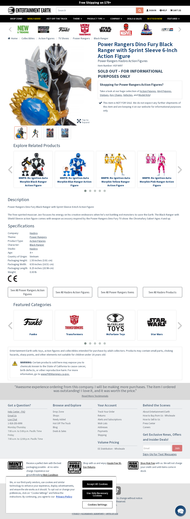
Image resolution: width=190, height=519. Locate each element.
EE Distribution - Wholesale (111, 448)
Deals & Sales (134, 18)
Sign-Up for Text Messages (160, 454)
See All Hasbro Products (162, 292)
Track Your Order (106, 411)
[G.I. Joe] (167, 29)
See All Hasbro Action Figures (72, 292)
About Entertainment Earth (156, 411)
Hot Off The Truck (57, 18)
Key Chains (116, 95)
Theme (76, 18)
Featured (172, 18)
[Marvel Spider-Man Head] (126, 29)
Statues (104, 95)
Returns (101, 415)
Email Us (12, 415)
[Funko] (64, 29)
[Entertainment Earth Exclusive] (43, 29)
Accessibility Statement (92, 513)
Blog (55, 427)
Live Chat (12, 419)
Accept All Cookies (97, 484)
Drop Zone (58, 411)
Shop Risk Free (147, 463)
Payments (103, 431)
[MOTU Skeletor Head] (146, 29)
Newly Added (34, 18)
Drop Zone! (16, 18)
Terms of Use (111, 513)
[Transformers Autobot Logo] (84, 29)
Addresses (102, 427)
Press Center (149, 423)
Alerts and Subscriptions (110, 419)
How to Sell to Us (151, 419)
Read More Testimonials (95, 396)
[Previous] (10, 29)
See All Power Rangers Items (117, 292)
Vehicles (127, 95)
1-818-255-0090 (15, 423)
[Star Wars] (105, 29)
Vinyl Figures (164, 91)
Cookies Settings (97, 504)
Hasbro (34, 233)
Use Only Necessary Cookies (97, 494)
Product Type (95, 18)
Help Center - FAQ (16, 411)
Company (115, 18)
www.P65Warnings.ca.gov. (55, 374)
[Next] (180, 29)
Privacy (75, 513)
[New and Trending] (23, 29)
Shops (56, 415)
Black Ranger (37, 244)
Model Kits (144, 95)
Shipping (102, 435)
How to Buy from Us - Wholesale (159, 415)
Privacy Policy (64, 496)
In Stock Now (154, 18)
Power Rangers (38, 237)
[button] (180, 510)
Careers (146, 427)
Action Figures (148, 91)
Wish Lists (102, 423)
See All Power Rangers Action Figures (28, 292)
